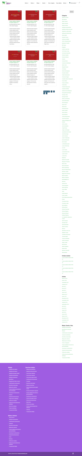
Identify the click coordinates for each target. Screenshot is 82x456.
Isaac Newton (65, 114)
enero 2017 (64, 296)
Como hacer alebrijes (30, 373)
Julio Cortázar (65, 135)
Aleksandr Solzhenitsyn (67, 33)
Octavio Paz (64, 183)
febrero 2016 (64, 316)
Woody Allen (64, 252)
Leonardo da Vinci (65, 151)
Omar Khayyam (65, 185)
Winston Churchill (65, 250)
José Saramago (65, 133)
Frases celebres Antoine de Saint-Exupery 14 (49, 21)
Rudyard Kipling (65, 215)
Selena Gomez (65, 226)
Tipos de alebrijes (65, 238)
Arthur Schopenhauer (66, 41)
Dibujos (38, 3)
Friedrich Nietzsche (66, 86)
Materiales (28, 402)
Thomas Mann (65, 236)
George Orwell (65, 96)
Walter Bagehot (65, 246)
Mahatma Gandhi (65, 159)
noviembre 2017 (65, 282)
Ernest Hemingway (66, 70)
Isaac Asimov (64, 112)
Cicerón (63, 59)
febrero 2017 (64, 294)
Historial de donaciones (67, 350)
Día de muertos (73, 3)
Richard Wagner (65, 211)
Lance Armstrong (65, 145)
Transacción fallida (66, 357)
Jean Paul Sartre (65, 118)
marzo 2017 (64, 292)
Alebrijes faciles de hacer (67, 29)
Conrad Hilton (65, 61)
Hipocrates (64, 106)
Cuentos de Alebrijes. (66, 63)
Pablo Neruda (65, 193)
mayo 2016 (64, 310)
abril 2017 (64, 290)
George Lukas (65, 94)
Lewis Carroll (64, 153)
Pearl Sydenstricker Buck (67, 197)
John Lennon (64, 124)
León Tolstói (64, 149)
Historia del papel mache (31, 398)
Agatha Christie (65, 17)
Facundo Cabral (65, 72)
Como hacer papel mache (31, 377)
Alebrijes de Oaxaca (13, 371)
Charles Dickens (65, 57)
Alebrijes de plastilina (66, 27)
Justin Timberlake (65, 137)
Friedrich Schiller (65, 88)
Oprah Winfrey (65, 187)
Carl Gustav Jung (65, 51)
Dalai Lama (64, 65)
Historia (26, 3)
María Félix (64, 163)
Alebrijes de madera (13, 369)
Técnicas (32, 3)
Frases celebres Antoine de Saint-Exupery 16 (32, 21)
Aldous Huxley (65, 25)
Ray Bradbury (64, 205)
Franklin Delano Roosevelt (67, 78)
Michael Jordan (65, 171)
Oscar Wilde (64, 189)
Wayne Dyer (64, 248)
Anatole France (65, 37)
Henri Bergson (65, 102)
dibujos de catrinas (66, 338)
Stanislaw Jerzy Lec (66, 230)
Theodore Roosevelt (66, 234)
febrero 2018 (64, 278)
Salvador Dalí (64, 222)
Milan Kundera (65, 175)
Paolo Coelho (64, 195)
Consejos (28, 381)
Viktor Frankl (64, 242)
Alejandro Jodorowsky (66, 31)
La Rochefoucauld (65, 143)
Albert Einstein (65, 23)
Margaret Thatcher (66, 161)
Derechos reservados (66, 336)
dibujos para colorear (66, 340)
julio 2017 (64, 286)
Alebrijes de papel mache (14, 373)
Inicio (10, 436)
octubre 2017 (64, 284)
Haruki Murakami (65, 100)
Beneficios (11, 379)
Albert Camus (65, 21)
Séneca (63, 228)
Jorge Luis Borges (65, 129)
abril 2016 (64, 312)
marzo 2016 (64, 314)
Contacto (11, 423)
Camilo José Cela (65, 49)
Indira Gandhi (65, 110)
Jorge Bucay (64, 127)
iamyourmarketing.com (22, 453)
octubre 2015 (64, 322)
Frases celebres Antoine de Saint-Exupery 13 (32, 61)
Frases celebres (59, 3)
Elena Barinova (14, 24)
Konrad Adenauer (65, 139)
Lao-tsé (63, 147)
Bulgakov (64, 47)
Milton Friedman (65, 177)
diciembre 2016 (65, 298)
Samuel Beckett (65, 224)
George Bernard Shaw (66, 92)
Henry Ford (64, 104)
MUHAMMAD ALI (65, 179)
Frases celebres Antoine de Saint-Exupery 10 (49, 61)
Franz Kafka (64, 80)
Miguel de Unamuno (66, 173)
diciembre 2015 (65, 318)
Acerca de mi (11, 417)
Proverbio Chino (65, 201)
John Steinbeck (65, 126)
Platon (63, 199)
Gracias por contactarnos (67, 348)
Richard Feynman (65, 209)
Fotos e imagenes (51, 3)
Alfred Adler (64, 35)
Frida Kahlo (64, 84)
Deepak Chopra (65, 67)
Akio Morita (64, 19)
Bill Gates (64, 45)
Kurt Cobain (64, 141)
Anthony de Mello (65, 39)
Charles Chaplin (65, 55)
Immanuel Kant (65, 108)
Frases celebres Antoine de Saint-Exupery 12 (14, 21)
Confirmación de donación (67, 332)
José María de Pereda (66, 131)
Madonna (64, 157)
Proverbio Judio (65, 203)
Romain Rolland (65, 213)
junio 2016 (64, 308)
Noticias (64, 3)
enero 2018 (64, 280)
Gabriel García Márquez (67, 90)
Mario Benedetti (65, 165)
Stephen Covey (65, 232)
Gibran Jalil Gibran (66, 98)
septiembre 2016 (65, 304)
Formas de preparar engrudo (32, 390)
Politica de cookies (66, 352)
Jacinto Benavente (66, 116)
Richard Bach (64, 207)
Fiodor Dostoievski (66, 74)
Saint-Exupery (15, 25)
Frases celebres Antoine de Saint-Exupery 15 (14, 61)
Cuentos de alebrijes (66, 334)
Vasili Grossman (65, 240)
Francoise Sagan (65, 76)
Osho (63, 191)
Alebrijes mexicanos (13, 377)
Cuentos (43, 3)
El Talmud (64, 69)
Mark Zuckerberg (65, 167)
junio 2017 (64, 288)
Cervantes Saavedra (66, 53)
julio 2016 (64, 306)
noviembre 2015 (65, 320)
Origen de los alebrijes (13, 398)
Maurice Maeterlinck (66, 169)
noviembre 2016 (65, 300)
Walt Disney (64, 244)
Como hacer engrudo (30, 375)
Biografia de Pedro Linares (14, 381)
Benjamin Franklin (65, 43)
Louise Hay (64, 155)
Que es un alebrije (12, 406)
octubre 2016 (64, 302)
